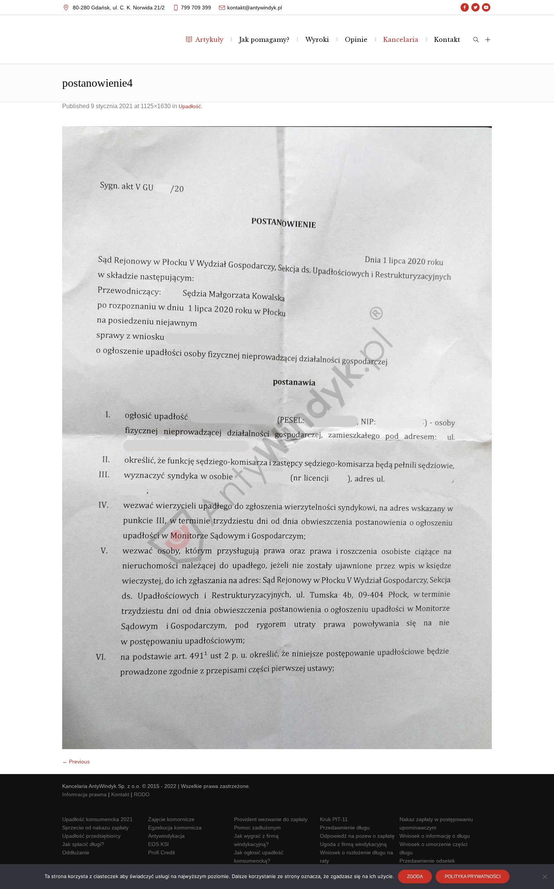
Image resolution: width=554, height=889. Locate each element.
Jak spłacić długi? (83, 844)
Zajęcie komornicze (171, 819)
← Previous (76, 762)
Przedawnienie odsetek (427, 861)
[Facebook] (465, 7)
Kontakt (120, 794)
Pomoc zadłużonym (257, 828)
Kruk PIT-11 (334, 819)
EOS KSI (158, 844)
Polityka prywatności (472, 876)
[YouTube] (486, 7)
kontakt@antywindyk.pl (254, 8)
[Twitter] (475, 7)
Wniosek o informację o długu (434, 836)
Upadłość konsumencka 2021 (97, 819)
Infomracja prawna (84, 794)
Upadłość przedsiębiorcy (91, 836)
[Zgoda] (544, 876)
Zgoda (415, 876)
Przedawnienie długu (345, 828)
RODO (142, 794)
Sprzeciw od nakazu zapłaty (95, 828)
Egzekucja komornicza (175, 828)
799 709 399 (196, 8)
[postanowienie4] (277, 437)
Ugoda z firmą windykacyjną (353, 844)
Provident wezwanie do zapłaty (271, 819)
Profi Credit (161, 852)
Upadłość (190, 106)
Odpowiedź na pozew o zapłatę (357, 836)
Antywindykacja (166, 836)
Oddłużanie (75, 852)
